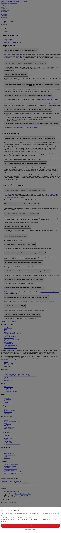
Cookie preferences (30, 529)
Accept (30, 525)
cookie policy (4, 521)
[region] (30, 519)
